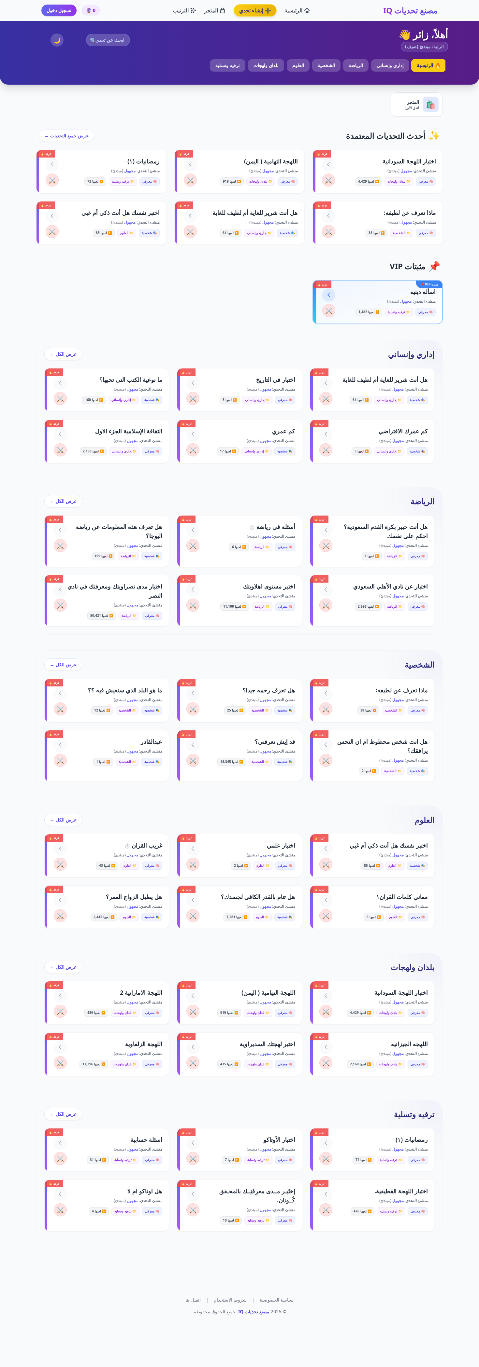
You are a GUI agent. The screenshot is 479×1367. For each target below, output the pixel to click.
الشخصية (326, 65)
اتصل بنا (193, 1300)
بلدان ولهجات (266, 65)
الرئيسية (293, 10)
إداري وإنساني (390, 65)
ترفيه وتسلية (227, 65)
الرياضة (356, 65)
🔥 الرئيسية (428, 65)
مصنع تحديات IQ (410, 10)
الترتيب (181, 10)
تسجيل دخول (59, 10)
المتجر (211, 10)
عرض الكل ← (63, 354)
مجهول (405, 170)
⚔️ (328, 180)
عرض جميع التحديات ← (66, 135)
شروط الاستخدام (230, 1300)
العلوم (298, 65)
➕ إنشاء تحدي (255, 10)
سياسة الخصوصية (277, 1300)
